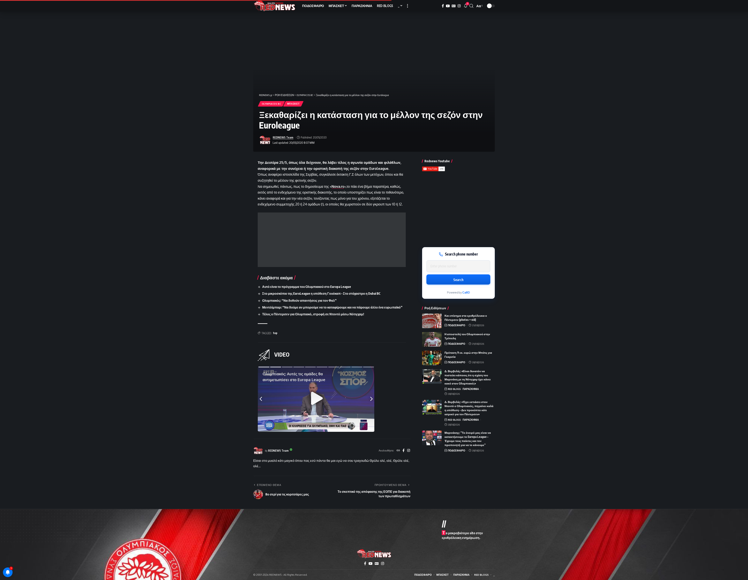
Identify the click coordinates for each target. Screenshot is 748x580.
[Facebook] (443, 6)
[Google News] (454, 6)
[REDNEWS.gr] (274, 6)
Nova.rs (338, 186)
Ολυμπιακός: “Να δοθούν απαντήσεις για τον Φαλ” (299, 300)
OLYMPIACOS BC (271, 103)
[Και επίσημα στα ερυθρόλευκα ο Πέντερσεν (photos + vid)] (432, 321)
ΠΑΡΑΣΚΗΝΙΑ (471, 388)
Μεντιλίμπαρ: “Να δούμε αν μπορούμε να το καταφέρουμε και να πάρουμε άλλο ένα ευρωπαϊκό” (332, 307)
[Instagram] (459, 6)
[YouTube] (448, 6)
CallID (466, 292)
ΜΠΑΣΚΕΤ (293, 103)
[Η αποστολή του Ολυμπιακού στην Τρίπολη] (432, 339)
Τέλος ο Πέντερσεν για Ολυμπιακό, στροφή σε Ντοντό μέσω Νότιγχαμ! (313, 314)
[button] (407, 6)
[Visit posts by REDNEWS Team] (265, 140)
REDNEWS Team (283, 137)
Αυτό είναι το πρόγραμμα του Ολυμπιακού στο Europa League (306, 287)
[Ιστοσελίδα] (398, 451)
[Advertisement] (332, 239)
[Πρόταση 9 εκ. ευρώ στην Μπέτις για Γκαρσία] (432, 358)
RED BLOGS (454, 388)
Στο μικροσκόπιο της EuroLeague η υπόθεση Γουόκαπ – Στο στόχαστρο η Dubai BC (321, 293)
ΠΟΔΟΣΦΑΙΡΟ (456, 325)
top (275, 333)
